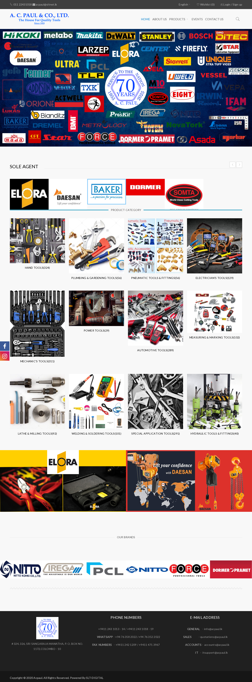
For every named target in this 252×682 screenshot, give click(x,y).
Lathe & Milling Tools (37, 433)
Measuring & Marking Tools (214, 337)
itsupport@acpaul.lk (215, 652)
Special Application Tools (155, 433)
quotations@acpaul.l (213, 636)
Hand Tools (37, 267)
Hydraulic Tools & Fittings (215, 433)
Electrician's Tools (214, 278)
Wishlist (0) (207, 4)
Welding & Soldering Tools (96, 433)
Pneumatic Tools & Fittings (155, 278)
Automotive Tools (155, 350)
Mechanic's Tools (37, 361)
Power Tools (96, 330)
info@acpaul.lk (213, 629)
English (183, 4)
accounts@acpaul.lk (217, 644)
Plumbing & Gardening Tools (96, 278)
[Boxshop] (63, 481)
